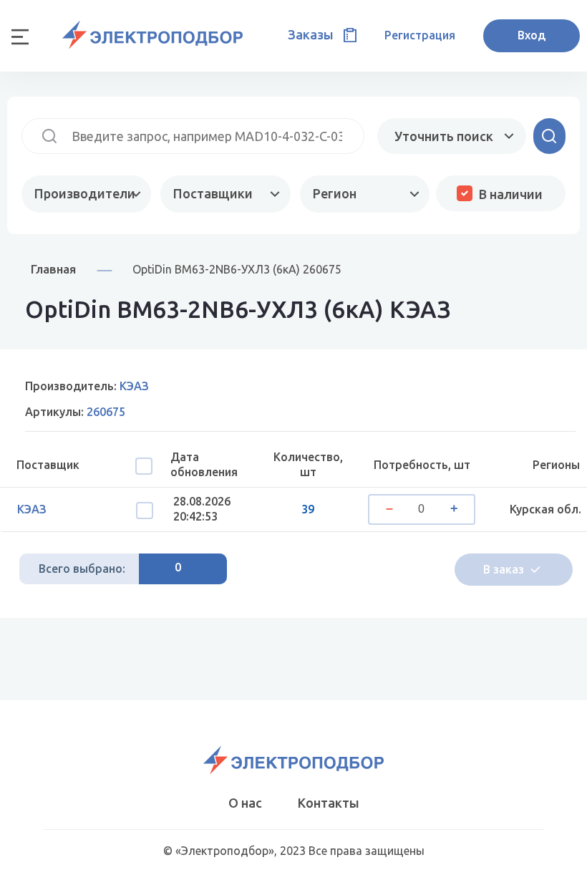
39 (307, 509)
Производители (84, 193)
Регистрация (419, 35)
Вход (531, 35)
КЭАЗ (32, 509)
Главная (53, 269)
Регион (334, 193)
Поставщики (213, 193)
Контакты (328, 803)
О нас (245, 803)
